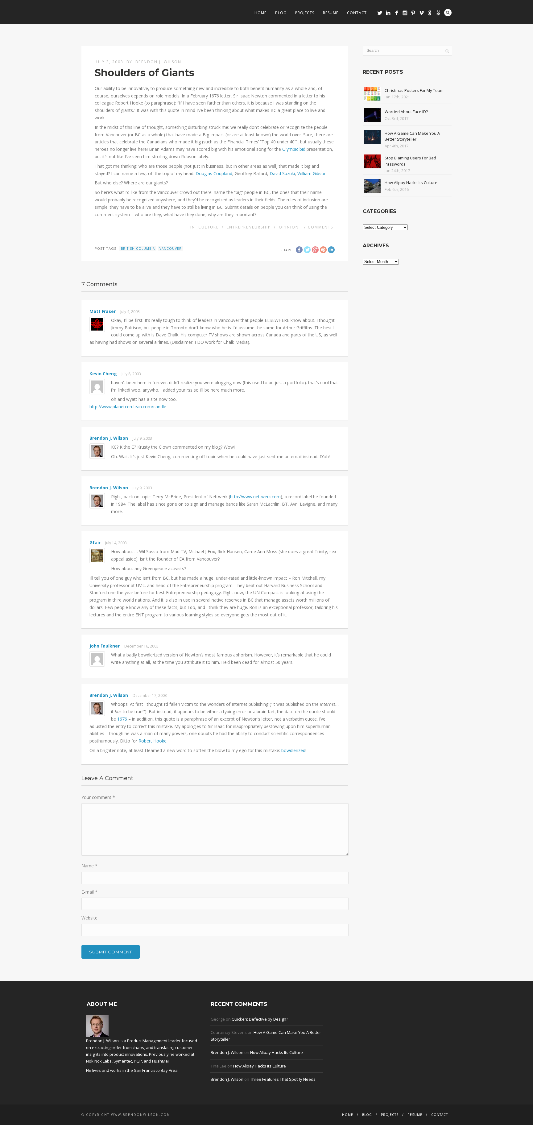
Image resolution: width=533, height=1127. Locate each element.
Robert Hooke (152, 741)
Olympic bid (293, 149)
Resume (330, 12)
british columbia (138, 248)
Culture (208, 227)
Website (89, 918)
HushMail (161, 1061)
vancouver (170, 248)
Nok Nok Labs (99, 1061)
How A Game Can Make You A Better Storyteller (412, 136)
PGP (138, 1061)
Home (260, 12)
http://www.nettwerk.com (255, 497)
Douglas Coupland (214, 173)
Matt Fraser (102, 311)
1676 (122, 719)
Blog (281, 12)
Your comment (98, 797)
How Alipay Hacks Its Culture (411, 182)
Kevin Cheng (103, 373)
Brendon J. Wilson (158, 61)
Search (448, 12)
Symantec (123, 1061)
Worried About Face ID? (406, 111)
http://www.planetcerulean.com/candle (127, 406)
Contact (357, 12)
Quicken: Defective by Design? (260, 1019)
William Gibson (312, 173)
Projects (304, 12)
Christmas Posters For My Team (414, 90)
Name (89, 866)
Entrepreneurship (249, 227)
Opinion (289, 227)
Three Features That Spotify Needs (283, 1079)
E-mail (89, 892)
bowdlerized (293, 750)
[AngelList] (438, 13)
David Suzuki (282, 173)
